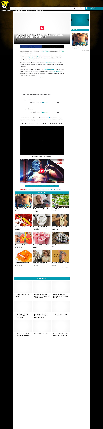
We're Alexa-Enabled (19, 10)
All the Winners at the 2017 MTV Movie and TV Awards (22, 334)
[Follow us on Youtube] (83, 8)
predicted (45, 57)
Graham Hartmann (21, 40)
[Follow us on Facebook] (77, 8)
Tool (63, 51)
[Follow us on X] (80, 8)
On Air (16, 8)
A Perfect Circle (45, 51)
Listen (20, 8)
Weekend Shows (10, 10)
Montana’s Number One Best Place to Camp (60, 314)
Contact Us (42, 8)
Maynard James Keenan (41, 56)
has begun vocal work (50, 62)
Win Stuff (29, 8)
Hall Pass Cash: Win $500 (38, 10)
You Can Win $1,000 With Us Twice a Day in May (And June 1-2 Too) (60, 296)
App (24, 8)
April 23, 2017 (45, 102)
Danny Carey (32, 57)
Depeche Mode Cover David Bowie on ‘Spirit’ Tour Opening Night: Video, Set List (41, 315)
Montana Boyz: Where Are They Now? (78, 23)
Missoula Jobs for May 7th (40, 334)
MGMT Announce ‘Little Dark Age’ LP (23, 295)
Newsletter (35, 8)
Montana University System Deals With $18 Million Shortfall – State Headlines (41, 296)
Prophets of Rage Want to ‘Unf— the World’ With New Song (60, 334)
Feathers (43, 117)
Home (12, 8)
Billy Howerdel (56, 71)
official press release (49, 69)
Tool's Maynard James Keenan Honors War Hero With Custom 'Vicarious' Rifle (42, 185)
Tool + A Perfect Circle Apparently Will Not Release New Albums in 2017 (45, 189)
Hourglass (49, 117)
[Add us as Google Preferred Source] (74, 8)
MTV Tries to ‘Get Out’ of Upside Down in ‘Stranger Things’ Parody (22, 315)
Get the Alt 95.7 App (28, 10)
